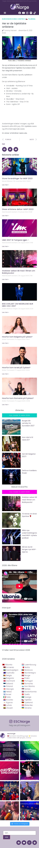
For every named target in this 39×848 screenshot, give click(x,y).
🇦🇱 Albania (7, 664)
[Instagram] (27, 13)
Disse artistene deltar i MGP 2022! (18, 209)
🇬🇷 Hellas (7, 691)
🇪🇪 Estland (8, 683)
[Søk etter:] (19, 833)
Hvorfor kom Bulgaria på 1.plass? (17, 336)
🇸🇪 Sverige (26, 697)
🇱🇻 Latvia (7, 705)
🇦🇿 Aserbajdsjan (10, 670)
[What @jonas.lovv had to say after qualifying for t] (9, 810)
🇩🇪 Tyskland (27, 702)
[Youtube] (23, 13)
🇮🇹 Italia (7, 697)
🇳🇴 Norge (26, 675)
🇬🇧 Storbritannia (29, 691)
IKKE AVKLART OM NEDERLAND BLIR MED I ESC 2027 (17, 304)
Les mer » (5, 185)
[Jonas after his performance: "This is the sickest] (9, 790)
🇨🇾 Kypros (8, 702)
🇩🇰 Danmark (9, 681)
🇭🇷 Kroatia (8, 699)
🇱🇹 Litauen (8, 708)
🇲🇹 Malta (26, 667)
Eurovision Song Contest (13, 19)
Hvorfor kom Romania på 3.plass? (18, 398)
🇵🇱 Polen (26, 678)
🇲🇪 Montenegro (29, 672)
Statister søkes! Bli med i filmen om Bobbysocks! (18, 271)
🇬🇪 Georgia (8, 689)
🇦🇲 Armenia (8, 667)
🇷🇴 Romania (27, 683)
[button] (5, 12)
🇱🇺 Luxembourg (29, 664)
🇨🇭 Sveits (26, 694)
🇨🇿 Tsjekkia (30, 19)
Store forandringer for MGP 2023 (17, 178)
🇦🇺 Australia (8, 672)
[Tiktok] (34, 13)
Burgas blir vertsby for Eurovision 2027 (28, 423)
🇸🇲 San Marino (28, 686)
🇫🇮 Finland (8, 686)
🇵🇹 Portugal (27, 681)
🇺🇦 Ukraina (27, 708)
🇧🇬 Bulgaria (8, 678)
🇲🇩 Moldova (27, 670)
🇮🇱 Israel (7, 694)
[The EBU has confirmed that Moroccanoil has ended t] (9, 750)
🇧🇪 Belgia (7, 675)
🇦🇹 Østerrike (27, 705)
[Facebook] (19, 13)
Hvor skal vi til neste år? (27, 438)
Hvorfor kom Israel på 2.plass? (16, 367)
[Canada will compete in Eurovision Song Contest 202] (9, 770)
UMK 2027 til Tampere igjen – (15, 240)
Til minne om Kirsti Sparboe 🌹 (29, 515)
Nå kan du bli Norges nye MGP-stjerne (29, 549)
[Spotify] (31, 13)
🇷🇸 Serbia (26, 689)
